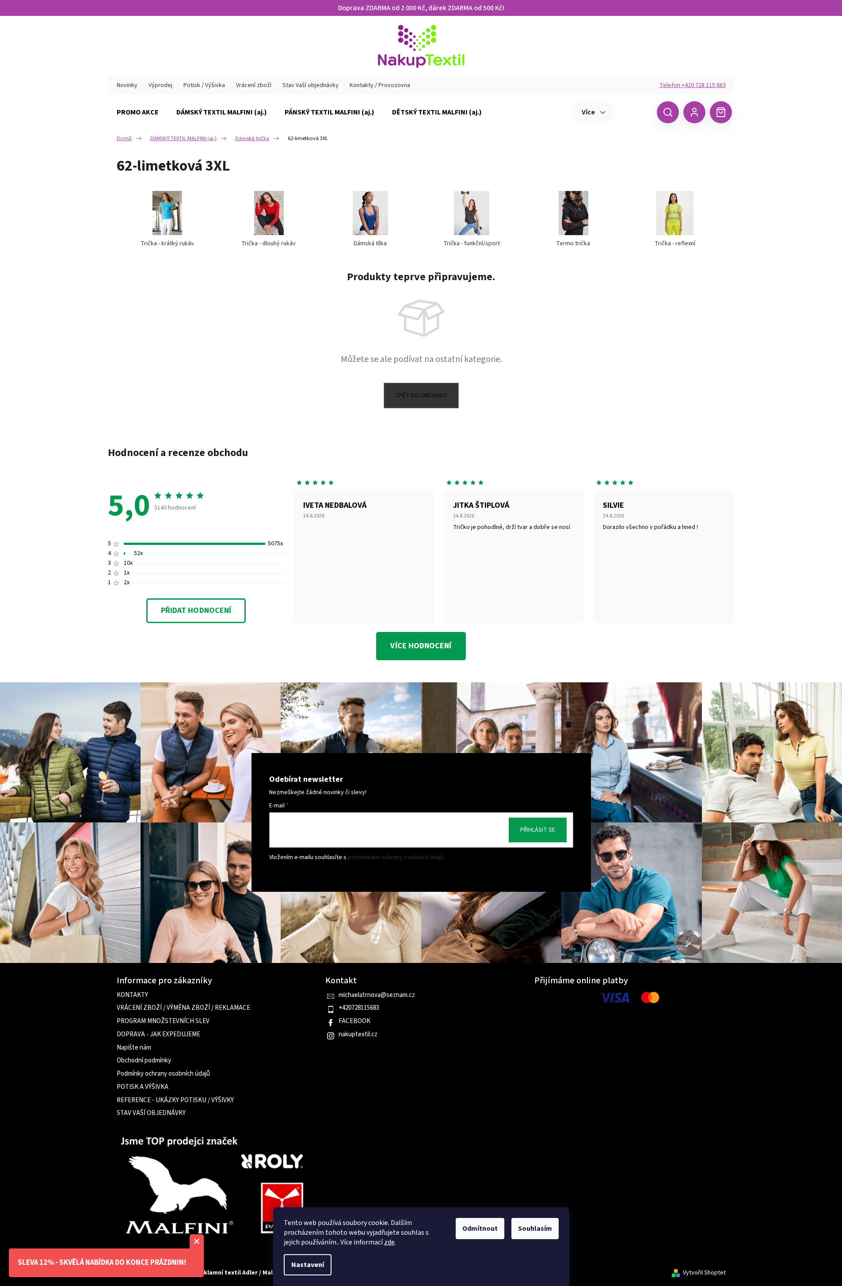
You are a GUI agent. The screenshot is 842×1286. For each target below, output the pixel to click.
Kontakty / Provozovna (380, 85)
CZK (635, 111)
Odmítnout (480, 1228)
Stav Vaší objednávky (310, 85)
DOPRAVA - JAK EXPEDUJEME (158, 1034)
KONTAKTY (132, 995)
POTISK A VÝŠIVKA (142, 1087)
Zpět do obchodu (421, 395)
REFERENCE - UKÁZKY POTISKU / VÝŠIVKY (175, 1100)
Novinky (127, 85)
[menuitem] (138, 112)
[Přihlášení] (694, 112)
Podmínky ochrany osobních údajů (163, 1073)
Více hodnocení (420, 645)
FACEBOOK (354, 1021)
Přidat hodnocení (196, 610)
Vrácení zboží (253, 85)
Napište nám (134, 1047)
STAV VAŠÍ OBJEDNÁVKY (151, 1113)
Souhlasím (535, 1228)
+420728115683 (359, 1008)
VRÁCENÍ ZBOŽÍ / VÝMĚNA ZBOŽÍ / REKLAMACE (183, 1008)
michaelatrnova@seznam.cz (377, 995)
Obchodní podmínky (144, 1060)
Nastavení (307, 1265)
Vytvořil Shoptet (704, 1273)
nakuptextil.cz (358, 1034)
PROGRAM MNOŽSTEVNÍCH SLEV (163, 1021)
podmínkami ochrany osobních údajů (396, 857)
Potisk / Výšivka (204, 85)
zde (389, 1242)
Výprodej (160, 85)
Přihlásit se (537, 830)
